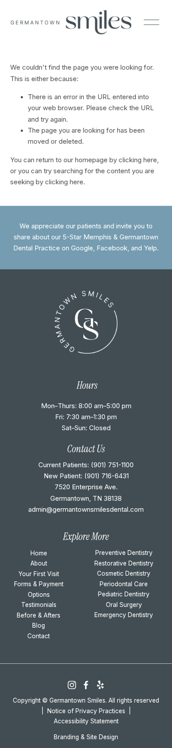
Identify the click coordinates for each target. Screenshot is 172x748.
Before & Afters (38, 615)
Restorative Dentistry (123, 563)
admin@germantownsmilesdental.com (86, 510)
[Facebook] (86, 685)
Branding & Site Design (86, 737)
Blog (38, 625)
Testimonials (38, 604)
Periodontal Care (124, 584)
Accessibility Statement (86, 721)
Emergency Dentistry (123, 614)
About (38, 563)
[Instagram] (71, 685)
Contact (38, 636)
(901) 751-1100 (112, 465)
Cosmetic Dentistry (123, 573)
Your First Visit (39, 573)
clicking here (138, 160)
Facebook (112, 248)
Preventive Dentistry (124, 552)
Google (82, 248)
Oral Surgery (124, 604)
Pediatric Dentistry (124, 594)
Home (38, 553)
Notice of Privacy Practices (86, 711)
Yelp (150, 248)
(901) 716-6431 (106, 476)
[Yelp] (100, 685)
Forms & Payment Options (39, 589)
